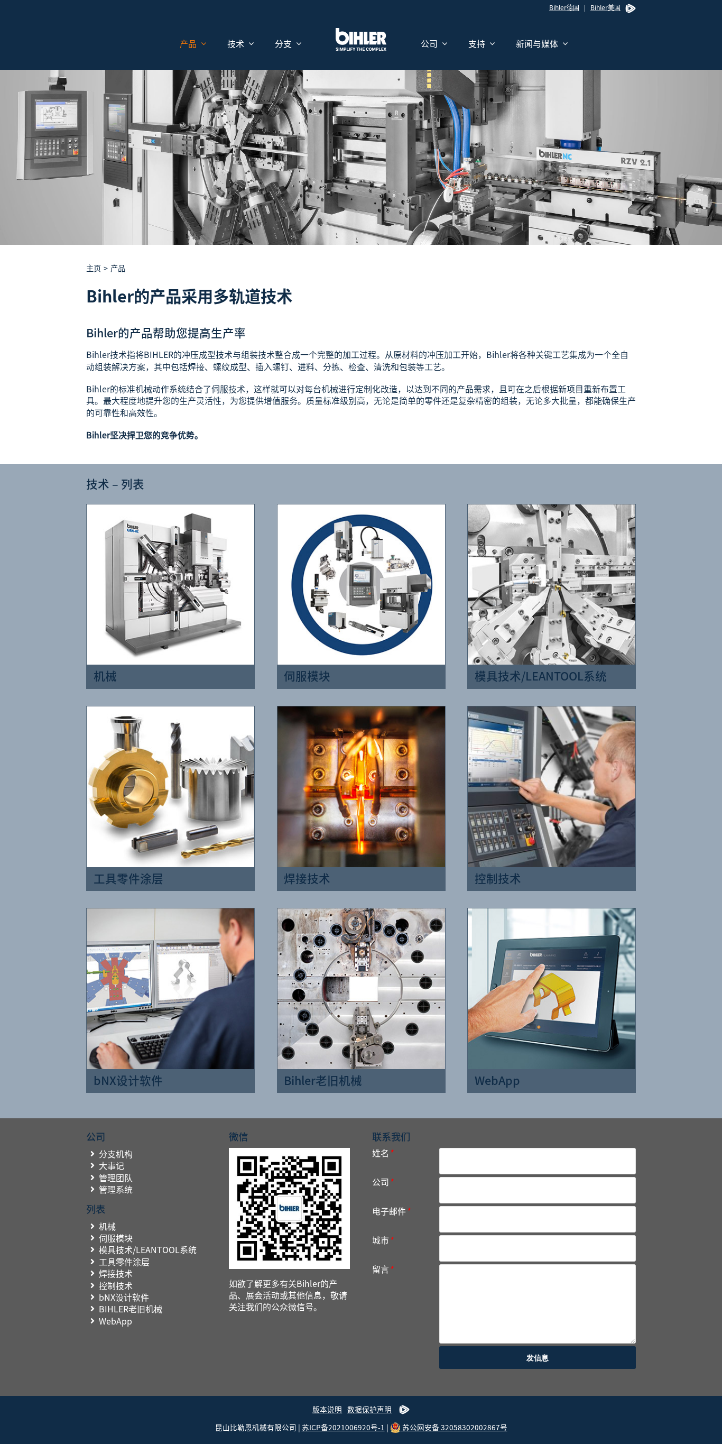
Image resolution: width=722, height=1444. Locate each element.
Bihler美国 (605, 7)
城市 (382, 1240)
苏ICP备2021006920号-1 (343, 1427)
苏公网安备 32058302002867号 (454, 1427)
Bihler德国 (564, 7)
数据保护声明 (369, 1409)
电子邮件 (391, 1211)
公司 (382, 1182)
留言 (382, 1269)
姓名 (382, 1153)
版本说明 (327, 1409)
